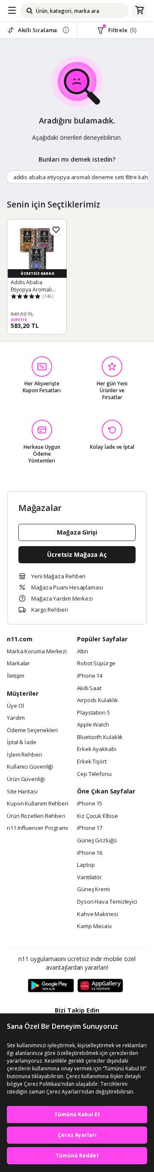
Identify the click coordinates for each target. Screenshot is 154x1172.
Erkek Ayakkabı (96, 749)
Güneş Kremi (93, 889)
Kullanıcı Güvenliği (30, 766)
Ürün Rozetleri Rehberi (36, 816)
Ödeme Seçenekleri (32, 730)
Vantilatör (89, 877)
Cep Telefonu (94, 774)
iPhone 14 (89, 676)
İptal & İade (21, 742)
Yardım (15, 718)
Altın (82, 651)
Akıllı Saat (89, 688)
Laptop (86, 865)
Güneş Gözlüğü (97, 840)
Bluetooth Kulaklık (100, 737)
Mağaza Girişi (77, 532)
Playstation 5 (93, 712)
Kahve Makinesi (97, 914)
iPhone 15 (89, 803)
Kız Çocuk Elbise (97, 816)
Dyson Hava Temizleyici (107, 902)
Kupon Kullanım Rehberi (37, 803)
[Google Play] (51, 986)
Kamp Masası (94, 926)
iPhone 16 (89, 853)
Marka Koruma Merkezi (37, 651)
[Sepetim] (139, 11)
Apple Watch (93, 724)
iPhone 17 (89, 828)
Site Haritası (22, 791)
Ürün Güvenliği (26, 779)
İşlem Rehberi (24, 754)
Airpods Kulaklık (97, 700)
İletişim (15, 676)
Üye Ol (15, 706)
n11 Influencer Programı (37, 828)
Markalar (18, 663)
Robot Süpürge (96, 663)
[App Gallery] (100, 986)
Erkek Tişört (92, 761)
